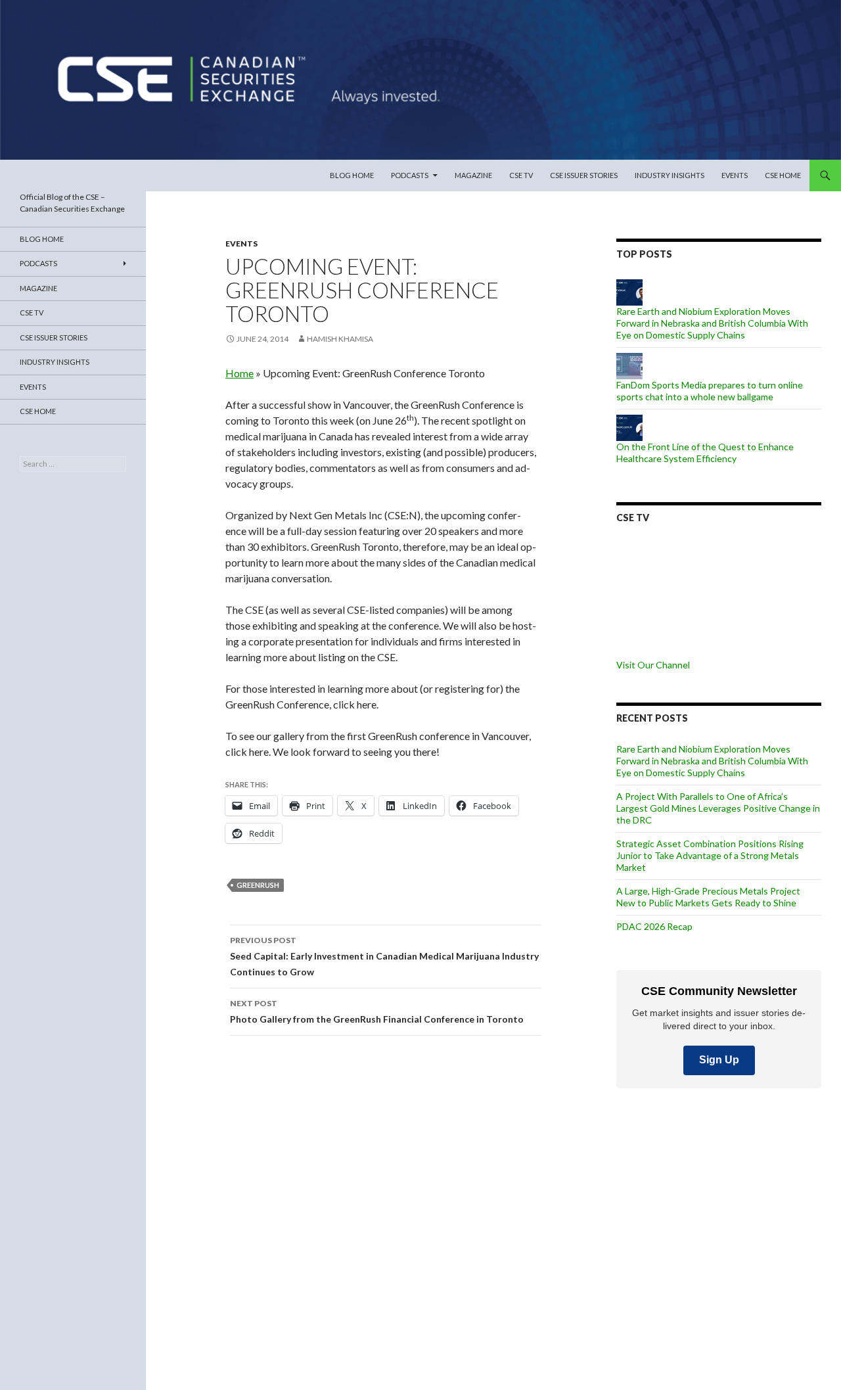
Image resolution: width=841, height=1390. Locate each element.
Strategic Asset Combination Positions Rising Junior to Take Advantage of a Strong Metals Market (710, 855)
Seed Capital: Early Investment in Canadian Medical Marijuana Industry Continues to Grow (384, 956)
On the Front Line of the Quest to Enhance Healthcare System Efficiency (705, 452)
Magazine (473, 175)
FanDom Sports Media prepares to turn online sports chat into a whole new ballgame (709, 390)
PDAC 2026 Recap (654, 926)
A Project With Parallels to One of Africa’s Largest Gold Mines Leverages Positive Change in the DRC (718, 808)
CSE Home (783, 175)
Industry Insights (669, 175)
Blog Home (352, 175)
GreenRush (258, 885)
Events (734, 175)
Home (239, 373)
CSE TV (521, 175)
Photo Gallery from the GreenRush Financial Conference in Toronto (377, 1011)
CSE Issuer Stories (584, 175)
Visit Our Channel (653, 664)
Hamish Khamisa (340, 339)
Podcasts (409, 175)
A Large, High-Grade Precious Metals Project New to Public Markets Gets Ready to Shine (708, 896)
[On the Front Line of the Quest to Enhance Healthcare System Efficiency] (629, 426)
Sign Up (719, 1059)
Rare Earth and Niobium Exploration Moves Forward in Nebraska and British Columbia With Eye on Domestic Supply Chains (712, 323)
